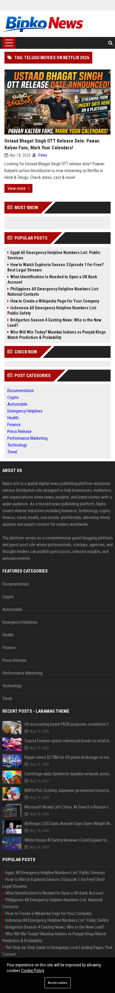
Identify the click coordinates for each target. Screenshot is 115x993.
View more (16, 188)
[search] (110, 43)
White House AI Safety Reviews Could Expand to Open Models (68, 840)
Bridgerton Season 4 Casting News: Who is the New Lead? (54, 323)
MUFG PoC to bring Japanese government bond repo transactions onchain (68, 790)
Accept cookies (58, 983)
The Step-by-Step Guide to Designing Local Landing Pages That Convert (57, 951)
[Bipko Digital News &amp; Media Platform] (43, 24)
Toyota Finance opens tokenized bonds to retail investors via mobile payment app (68, 740)
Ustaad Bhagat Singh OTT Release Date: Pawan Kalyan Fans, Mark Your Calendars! (51, 144)
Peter (42, 155)
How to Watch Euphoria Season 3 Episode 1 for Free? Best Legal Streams (55, 267)
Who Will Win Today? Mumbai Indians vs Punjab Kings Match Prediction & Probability (56, 335)
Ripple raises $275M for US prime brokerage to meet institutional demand (68, 757)
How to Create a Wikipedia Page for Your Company (54, 301)
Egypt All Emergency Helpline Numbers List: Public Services (53, 255)
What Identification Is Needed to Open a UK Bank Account (52, 279)
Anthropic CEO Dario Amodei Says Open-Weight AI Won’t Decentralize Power (68, 823)
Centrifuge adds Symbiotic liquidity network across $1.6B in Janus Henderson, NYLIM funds (68, 774)
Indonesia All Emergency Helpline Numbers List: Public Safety (52, 310)
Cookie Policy (32, 970)
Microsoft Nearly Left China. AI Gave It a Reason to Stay (68, 807)
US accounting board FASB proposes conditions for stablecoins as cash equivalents (68, 724)
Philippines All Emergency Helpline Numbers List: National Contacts (53, 292)
